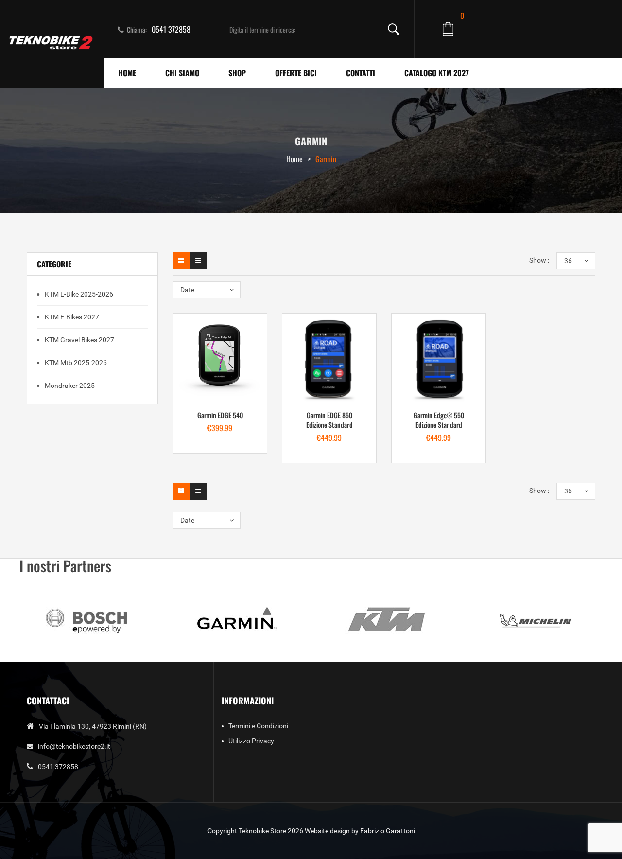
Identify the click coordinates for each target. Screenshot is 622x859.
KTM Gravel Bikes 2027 (78, 340)
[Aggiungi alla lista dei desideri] (220, 398)
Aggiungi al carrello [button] (191, 398)
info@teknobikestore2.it (74, 746)
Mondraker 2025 (69, 385)
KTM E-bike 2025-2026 (78, 294)
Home (294, 159)
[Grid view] (181, 260)
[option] (87, 620)
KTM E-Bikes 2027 (71, 317)
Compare (249, 398)
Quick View (220, 427)
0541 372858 (171, 29)
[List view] (198, 260)
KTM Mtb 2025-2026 (75, 363)
